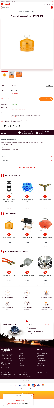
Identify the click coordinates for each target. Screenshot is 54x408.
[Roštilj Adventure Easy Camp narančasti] (45, 234)
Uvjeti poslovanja (41, 358)
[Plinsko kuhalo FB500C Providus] (45, 272)
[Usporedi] (5, 126)
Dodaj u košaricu (45, 99)
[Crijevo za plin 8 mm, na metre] (27, 196)
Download (4, 160)
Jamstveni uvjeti (41, 367)
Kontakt (21, 353)
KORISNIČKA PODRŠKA (7, 307)
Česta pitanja (22, 365)
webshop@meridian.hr (5, 1)
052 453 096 (14, 1)
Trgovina (21, 357)
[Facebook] (10, 126)
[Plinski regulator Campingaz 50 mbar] (27, 272)
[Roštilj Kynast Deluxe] (27, 234)
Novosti (21, 363)
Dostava (39, 357)
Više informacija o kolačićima (18, 400)
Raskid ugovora (40, 363)
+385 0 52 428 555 (6, 356)
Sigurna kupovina (41, 365)
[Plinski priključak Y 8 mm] (45, 196)
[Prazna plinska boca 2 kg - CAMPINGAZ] (9, 234)
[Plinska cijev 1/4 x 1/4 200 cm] (9, 272)
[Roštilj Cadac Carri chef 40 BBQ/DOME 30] (9, 196)
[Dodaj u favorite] (2, 126)
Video (3, 156)
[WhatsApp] (13, 126)
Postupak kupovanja (42, 353)
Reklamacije (40, 362)
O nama (21, 355)
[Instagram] (4, 367)
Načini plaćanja (40, 355)
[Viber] (16, 126)
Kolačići (21, 367)
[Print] (19, 126)
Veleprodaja (22, 358)
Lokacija (21, 362)
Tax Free (21, 360)
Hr (52, 1)
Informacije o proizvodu (9, 140)
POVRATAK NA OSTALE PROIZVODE (27, 167)
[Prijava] (44, 4)
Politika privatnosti (41, 360)
